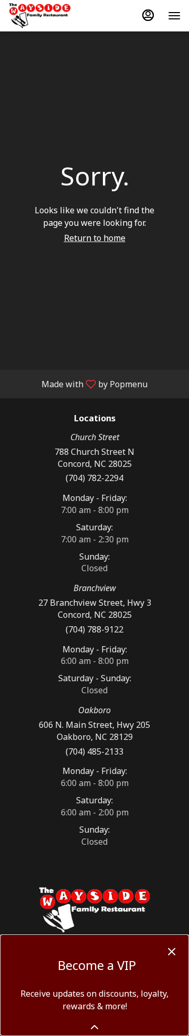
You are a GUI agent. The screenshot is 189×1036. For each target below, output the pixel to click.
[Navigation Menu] (174, 16)
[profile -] (148, 15)
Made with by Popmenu (78, 383)
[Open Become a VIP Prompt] (94, 1027)
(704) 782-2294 (94, 478)
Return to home (94, 238)
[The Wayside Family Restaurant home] (55, 16)
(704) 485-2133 (94, 751)
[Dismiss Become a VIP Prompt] (171, 951)
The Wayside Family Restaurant (94, 910)
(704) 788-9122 (94, 629)
